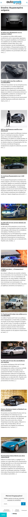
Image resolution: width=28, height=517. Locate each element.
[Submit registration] (23, 503)
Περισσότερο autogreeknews (6, 510)
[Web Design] (14, 513)
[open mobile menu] (1, 2)
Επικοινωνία (24, 510)
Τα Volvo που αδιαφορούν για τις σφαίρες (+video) (11, 33)
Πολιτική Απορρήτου (17, 510)
